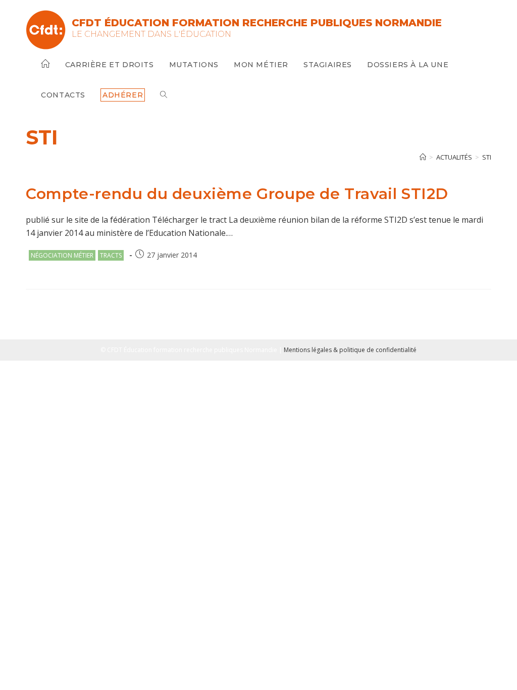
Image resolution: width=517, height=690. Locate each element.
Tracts (111, 255)
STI (486, 157)
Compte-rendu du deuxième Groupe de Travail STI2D (237, 193)
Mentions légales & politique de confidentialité (350, 350)
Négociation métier (62, 255)
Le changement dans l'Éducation (151, 34)
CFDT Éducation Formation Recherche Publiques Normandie (257, 23)
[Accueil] (423, 157)
